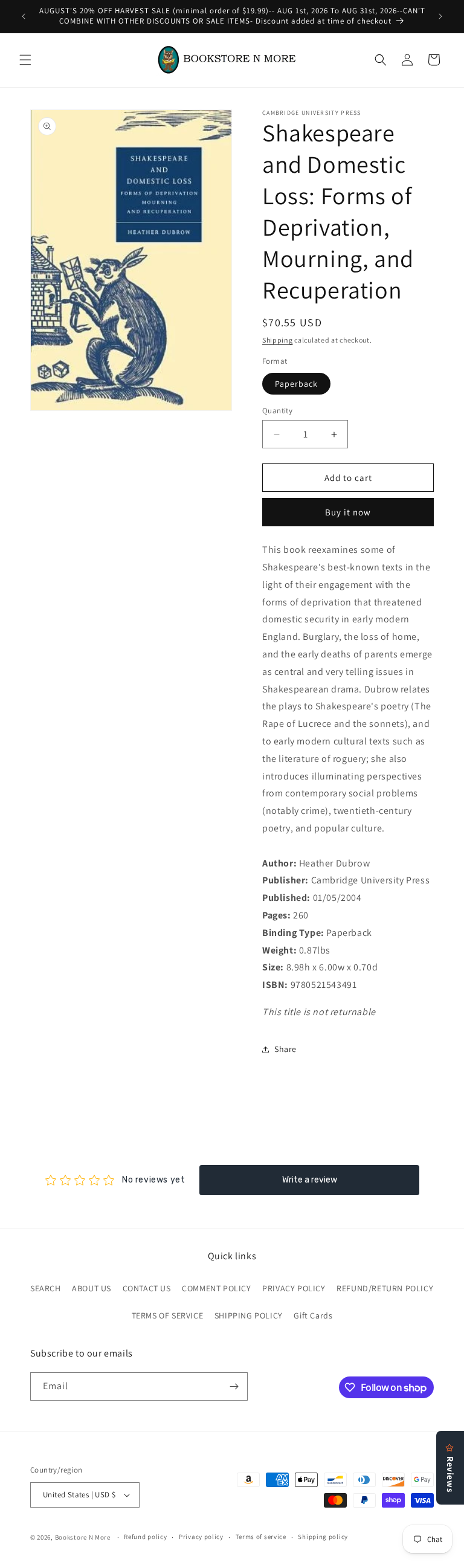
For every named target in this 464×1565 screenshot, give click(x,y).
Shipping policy (323, 1536)
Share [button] (285, 1049)
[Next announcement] (440, 16)
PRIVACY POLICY (293, 1288)
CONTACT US (147, 1288)
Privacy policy (201, 1536)
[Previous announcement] (23, 16)
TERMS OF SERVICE (168, 1315)
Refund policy (145, 1536)
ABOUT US (91, 1288)
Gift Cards (313, 1315)
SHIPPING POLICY (248, 1315)
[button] (25, 60)
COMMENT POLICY (216, 1288)
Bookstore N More (83, 1537)
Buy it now (348, 512)
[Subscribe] (234, 1386)
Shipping (277, 339)
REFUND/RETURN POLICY (385, 1288)
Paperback (296, 383)
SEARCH (45, 1288)
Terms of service (261, 1536)
